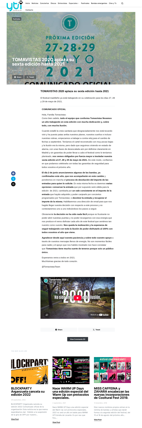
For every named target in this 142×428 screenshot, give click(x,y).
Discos (53, 3)
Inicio (28, 3)
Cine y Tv (112, 3)
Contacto (29, 10)
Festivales (85, 3)
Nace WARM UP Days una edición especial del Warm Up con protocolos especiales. (70, 393)
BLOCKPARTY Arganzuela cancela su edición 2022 (28, 391)
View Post (15, 419)
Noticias (35, 3)
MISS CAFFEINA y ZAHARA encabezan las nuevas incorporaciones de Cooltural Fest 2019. (111, 393)
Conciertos (44, 3)
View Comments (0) (77, 339)
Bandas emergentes (99, 3)
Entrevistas (62, 3)
